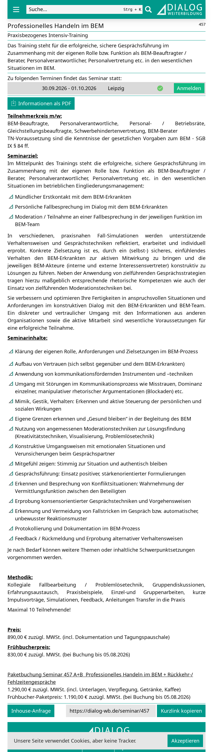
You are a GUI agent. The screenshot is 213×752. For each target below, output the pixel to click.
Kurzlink (181, 710)
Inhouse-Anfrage (31, 710)
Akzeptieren (185, 740)
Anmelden (189, 88)
